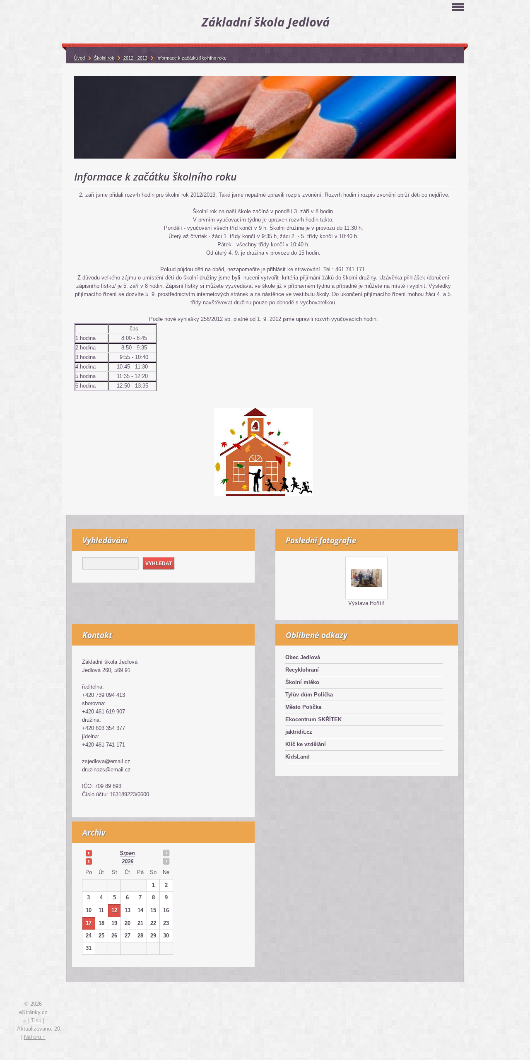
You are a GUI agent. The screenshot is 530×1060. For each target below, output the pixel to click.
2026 (127, 861)
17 (89, 923)
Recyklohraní (302, 670)
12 (114, 910)
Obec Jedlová (302, 657)
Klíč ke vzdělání (305, 744)
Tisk (36, 1020)
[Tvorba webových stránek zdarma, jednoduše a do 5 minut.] (25, 1021)
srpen (127, 853)
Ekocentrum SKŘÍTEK (313, 719)
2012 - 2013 (135, 57)
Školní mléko (302, 682)
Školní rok (104, 57)
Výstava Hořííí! (366, 603)
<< (88, 853)
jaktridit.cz (298, 732)
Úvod (79, 57)
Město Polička (303, 707)
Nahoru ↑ (35, 1037)
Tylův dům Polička (309, 694)
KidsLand (297, 757)
